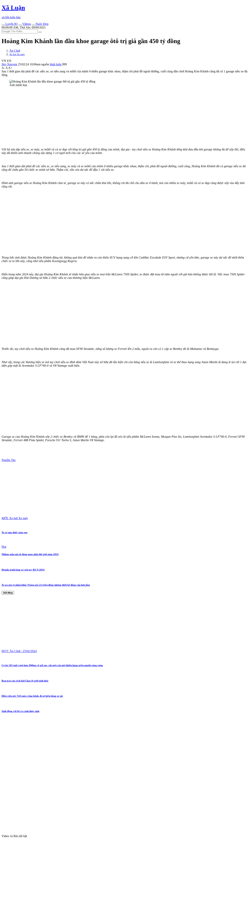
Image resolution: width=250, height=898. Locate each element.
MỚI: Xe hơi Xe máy (15, 518)
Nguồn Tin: (9, 460)
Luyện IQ (11, 24)
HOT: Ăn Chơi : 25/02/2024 (19, 651)
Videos (26, 24)
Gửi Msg (7, 592)
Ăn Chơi (14, 50)
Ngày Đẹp (41, 24)
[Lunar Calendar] (33, 25)
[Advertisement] (119, 117)
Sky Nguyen (9, 64)
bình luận (56, 64)
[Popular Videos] (19, 25)
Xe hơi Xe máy (17, 54)
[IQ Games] (3, 25)
